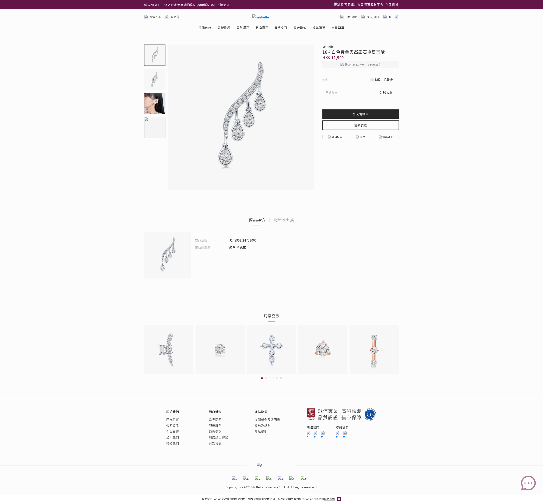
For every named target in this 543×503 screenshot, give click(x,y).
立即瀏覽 (392, 5)
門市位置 (172, 419)
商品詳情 (257, 219)
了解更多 (223, 5)
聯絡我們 (172, 443)
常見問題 (215, 419)
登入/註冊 (373, 17)
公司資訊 (172, 425)
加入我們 (172, 437)
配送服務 (215, 425)
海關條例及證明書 (267, 419)
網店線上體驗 (218, 437)
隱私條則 (261, 431)
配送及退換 (284, 219)
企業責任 (172, 431)
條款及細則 (263, 425)
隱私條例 (329, 499)
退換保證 (215, 431)
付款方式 (215, 443)
